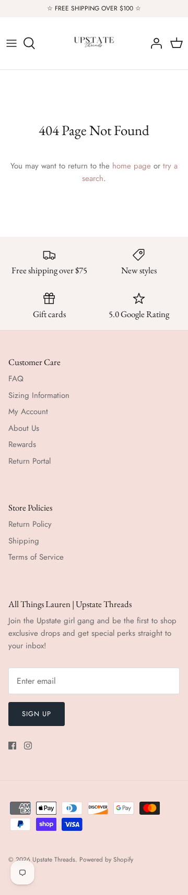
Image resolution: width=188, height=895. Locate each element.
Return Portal (29, 461)
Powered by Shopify (106, 859)
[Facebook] (12, 745)
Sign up (36, 714)
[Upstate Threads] (94, 43)
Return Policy (30, 524)
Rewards (22, 444)
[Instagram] (28, 745)
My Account (28, 411)
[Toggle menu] (11, 43)
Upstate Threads (53, 859)
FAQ (16, 378)
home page (131, 166)
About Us (23, 428)
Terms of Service (36, 557)
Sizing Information (38, 395)
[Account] (153, 43)
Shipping (23, 541)
